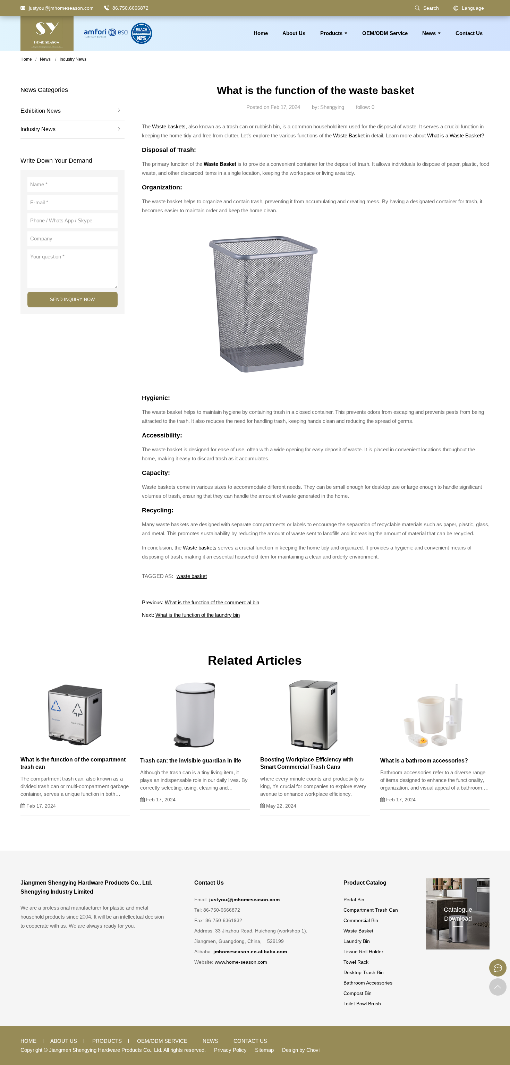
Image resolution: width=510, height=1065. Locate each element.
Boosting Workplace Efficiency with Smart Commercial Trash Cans (307, 763)
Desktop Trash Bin (363, 972)
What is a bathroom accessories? (424, 761)
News (429, 33)
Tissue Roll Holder (363, 951)
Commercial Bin (360, 920)
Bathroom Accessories (367, 983)
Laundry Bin (356, 941)
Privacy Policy (230, 1050)
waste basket (192, 576)
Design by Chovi (301, 1050)
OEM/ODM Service (385, 33)
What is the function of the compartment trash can (73, 763)
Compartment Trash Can (370, 910)
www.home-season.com (241, 962)
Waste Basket (349, 135)
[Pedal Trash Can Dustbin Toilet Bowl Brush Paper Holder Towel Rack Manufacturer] (47, 33)
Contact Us (469, 33)
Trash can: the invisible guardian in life (190, 761)
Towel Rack (355, 962)
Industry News (73, 59)
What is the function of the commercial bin (212, 602)
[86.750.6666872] (106, 8)
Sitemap (264, 1050)
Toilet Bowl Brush (362, 1003)
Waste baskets (169, 126)
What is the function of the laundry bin (197, 615)
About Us (293, 33)
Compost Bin (357, 993)
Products (331, 33)
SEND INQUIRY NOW (72, 299)
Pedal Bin (353, 899)
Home (261, 33)
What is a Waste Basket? (455, 135)
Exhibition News (40, 111)
